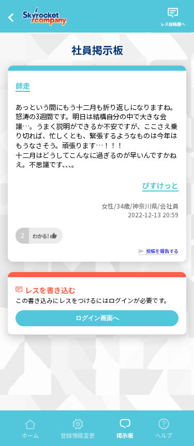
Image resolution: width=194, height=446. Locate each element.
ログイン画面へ (97, 318)
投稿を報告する (162, 251)
